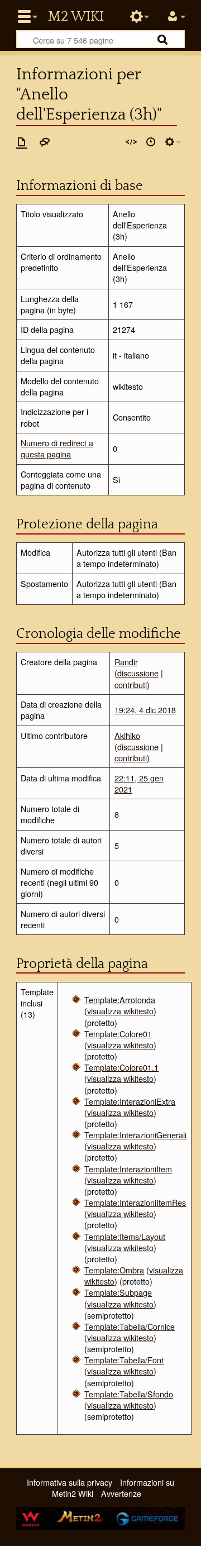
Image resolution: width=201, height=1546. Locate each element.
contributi (130, 684)
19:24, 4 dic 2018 (145, 709)
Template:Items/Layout (124, 1236)
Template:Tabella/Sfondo (128, 1394)
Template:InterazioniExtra (129, 1101)
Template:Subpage (118, 1292)
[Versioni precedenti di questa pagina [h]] (150, 141)
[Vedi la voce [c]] (21, 141)
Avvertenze (121, 1493)
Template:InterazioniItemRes (135, 1202)
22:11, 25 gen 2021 (139, 783)
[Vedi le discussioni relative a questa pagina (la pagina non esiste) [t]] (44, 141)
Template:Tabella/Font (124, 1360)
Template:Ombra (114, 1270)
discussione (138, 673)
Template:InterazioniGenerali (135, 1135)
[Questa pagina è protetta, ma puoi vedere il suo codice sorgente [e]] (131, 141)
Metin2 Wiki (76, 16)
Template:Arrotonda (119, 999)
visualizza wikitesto (120, 1011)
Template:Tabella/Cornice (129, 1326)
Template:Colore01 (118, 1033)
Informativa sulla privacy (69, 1482)
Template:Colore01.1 (121, 1067)
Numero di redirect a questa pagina (57, 448)
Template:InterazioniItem (128, 1169)
